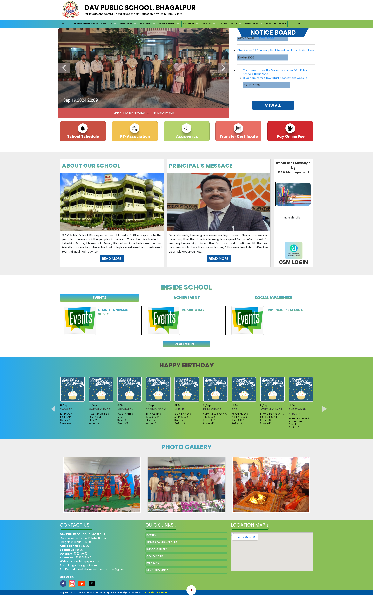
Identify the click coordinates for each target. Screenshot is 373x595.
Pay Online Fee (290, 136)
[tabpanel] (186, 323)
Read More (112, 258)
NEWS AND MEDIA (276, 23)
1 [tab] (117, 104)
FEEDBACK (152, 563)
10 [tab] (170, 104)
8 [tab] (158, 104)
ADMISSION (126, 23)
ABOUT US (106, 23)
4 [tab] (135, 104)
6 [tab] (147, 104)
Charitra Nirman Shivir (113, 312)
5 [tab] (141, 104)
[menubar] (181, 24)
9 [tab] (164, 104)
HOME (65, 23)
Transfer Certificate (238, 136)
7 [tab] (152, 104)
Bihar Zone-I (251, 23)
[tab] (99, 298)
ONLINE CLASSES (228, 23)
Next (223, 68)
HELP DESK (295, 23)
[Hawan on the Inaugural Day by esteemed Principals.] (271, 486)
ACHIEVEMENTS (167, 23)
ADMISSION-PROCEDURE (161, 542)
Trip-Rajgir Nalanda (284, 310)
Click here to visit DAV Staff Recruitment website (275, 56)
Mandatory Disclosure (84, 23)
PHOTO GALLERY (156, 549)
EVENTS (151, 535)
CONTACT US (155, 556)
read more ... (186, 343)
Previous (64, 68)
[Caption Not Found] (102, 485)
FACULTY (206, 23)
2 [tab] (123, 104)
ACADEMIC (145, 23)
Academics (186, 136)
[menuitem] (65, 24)
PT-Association (134, 136)
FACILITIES (188, 23)
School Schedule (82, 136)
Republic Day (193, 310)
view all (273, 105)
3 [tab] (129, 104)
